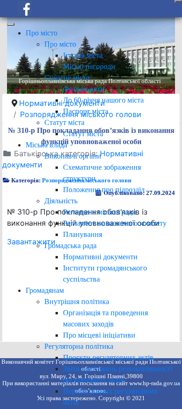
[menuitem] (41, 33)
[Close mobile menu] (10, 24)
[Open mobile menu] (178, 1)
